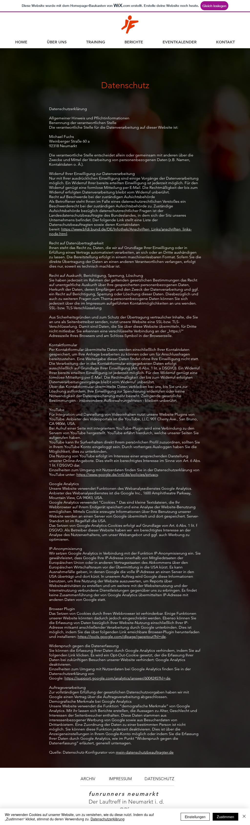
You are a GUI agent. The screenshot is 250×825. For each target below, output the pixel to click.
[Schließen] (244, 816)
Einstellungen (195, 816)
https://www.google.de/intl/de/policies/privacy (117, 474)
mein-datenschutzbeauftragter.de (145, 752)
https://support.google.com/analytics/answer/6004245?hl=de (117, 678)
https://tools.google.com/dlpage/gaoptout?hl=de (122, 636)
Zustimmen (225, 816)
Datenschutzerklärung (108, 818)
